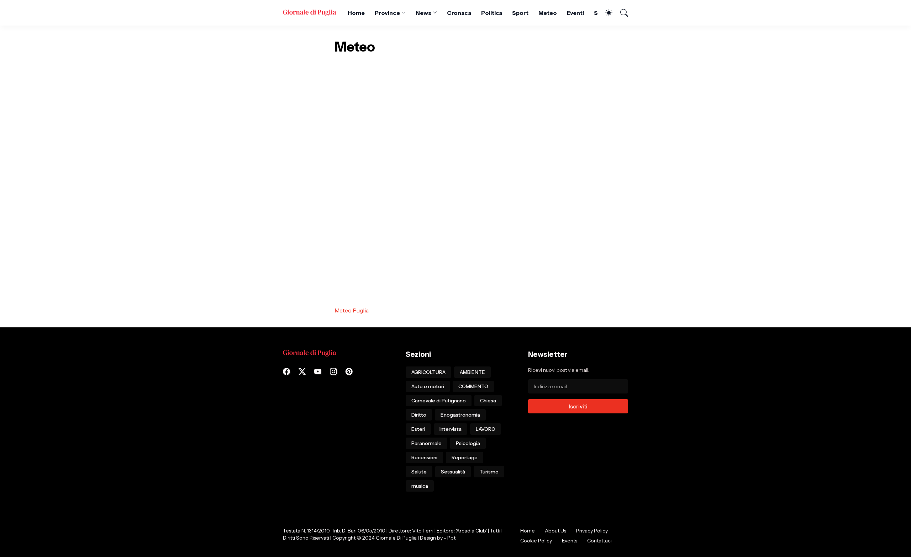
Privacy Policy (592, 530)
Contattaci (599, 540)
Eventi (575, 12)
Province (387, 12)
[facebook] (286, 371)
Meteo (547, 12)
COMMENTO (473, 386)
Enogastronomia (460, 415)
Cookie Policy (536, 540)
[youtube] (317, 371)
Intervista (450, 429)
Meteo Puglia (352, 310)
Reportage (465, 457)
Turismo (489, 471)
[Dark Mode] (605, 13)
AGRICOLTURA (428, 372)
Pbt (451, 538)
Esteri (418, 429)
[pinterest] (349, 371)
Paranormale (426, 443)
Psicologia (468, 443)
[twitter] (302, 371)
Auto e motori (427, 386)
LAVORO (485, 429)
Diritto (418, 415)
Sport (520, 12)
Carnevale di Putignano (438, 400)
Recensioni (424, 457)
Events (569, 540)
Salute (419, 471)
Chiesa (488, 400)
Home (356, 12)
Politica (491, 12)
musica (419, 486)
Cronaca (459, 12)
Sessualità (453, 471)
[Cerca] (621, 13)
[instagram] (333, 371)
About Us (555, 530)
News (423, 12)
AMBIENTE (472, 372)
